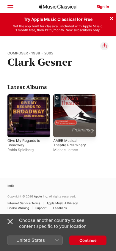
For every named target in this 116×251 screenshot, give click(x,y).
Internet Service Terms (23, 203)
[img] (58, 6)
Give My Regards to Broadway (23, 142)
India (10, 185)
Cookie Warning (18, 207)
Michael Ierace (65, 150)
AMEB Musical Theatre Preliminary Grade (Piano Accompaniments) (69, 147)
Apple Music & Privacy (62, 203)
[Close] (111, 17)
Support (41, 207)
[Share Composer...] (104, 46)
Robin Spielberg (20, 150)
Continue (88, 240)
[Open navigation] (10, 6)
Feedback (60, 207)
